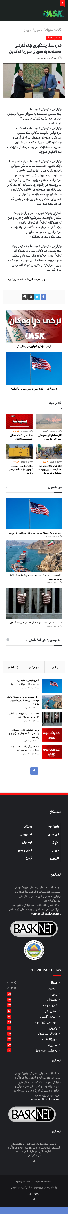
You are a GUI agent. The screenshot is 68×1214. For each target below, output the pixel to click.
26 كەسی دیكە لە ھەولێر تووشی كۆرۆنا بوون (21, 437)
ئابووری (54, 858)
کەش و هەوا (25, 850)
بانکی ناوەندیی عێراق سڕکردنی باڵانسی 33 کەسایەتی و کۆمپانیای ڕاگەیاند (24, 733)
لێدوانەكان (13, 667)
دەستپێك (51, 30)
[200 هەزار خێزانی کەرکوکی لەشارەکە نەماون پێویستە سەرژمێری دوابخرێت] (49, 451)
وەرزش (28, 826)
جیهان (27, 30)
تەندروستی (26, 834)
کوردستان (53, 834)
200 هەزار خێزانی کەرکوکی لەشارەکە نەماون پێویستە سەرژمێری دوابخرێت (50, 469)
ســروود (52, 1045)
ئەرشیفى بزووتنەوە (46, 1022)
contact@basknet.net (46, 914)
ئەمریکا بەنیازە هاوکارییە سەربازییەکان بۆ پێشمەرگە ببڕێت (35, 533)
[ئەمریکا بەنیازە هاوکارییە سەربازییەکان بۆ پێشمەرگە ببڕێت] (34, 513)
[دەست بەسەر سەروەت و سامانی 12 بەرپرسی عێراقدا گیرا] (34, 603)
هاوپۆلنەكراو (49, 1039)
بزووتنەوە (53, 826)
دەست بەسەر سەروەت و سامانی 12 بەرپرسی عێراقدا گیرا (36, 622)
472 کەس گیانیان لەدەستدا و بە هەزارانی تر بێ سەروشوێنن (25, 748)
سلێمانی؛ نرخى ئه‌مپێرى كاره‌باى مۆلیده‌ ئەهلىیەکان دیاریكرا (21, 469)
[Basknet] (52, 13)
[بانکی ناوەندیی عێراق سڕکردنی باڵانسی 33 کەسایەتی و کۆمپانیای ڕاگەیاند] (52, 735)
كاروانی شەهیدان (47, 1034)
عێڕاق (55, 842)
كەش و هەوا (49, 1005)
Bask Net (53, 58)
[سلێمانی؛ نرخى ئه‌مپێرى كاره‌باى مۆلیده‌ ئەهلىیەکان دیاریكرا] (19, 451)
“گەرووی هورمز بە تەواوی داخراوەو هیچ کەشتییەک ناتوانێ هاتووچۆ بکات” (35, 577)
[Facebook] (34, 771)
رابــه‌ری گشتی (48, 1017)
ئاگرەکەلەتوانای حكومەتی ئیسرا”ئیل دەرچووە (50, 437)
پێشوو (55, 667)
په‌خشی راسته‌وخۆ (46, 1050)
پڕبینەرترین (34, 667)
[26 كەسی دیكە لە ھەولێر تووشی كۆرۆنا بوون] (19, 421)
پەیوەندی (34, 1193)
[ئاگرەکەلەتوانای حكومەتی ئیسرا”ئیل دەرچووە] (49, 421)
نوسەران (27, 842)
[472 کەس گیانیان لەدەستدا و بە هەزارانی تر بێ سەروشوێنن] (52, 752)
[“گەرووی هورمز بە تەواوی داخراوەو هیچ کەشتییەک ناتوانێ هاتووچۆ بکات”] (34, 556)
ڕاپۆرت (53, 994)
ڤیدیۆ (29, 858)
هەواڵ (38, 30)
